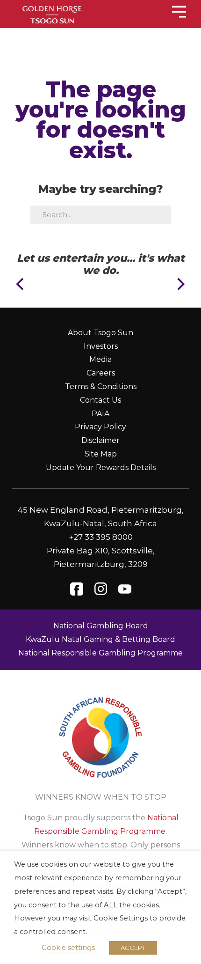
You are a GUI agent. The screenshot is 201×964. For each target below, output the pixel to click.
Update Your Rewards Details (101, 467)
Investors (101, 346)
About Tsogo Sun (100, 332)
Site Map (101, 453)
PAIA (100, 413)
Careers (100, 372)
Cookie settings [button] (68, 947)
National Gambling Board (100, 625)
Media (100, 359)
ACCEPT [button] (133, 947)
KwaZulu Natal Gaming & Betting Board (100, 639)
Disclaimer (100, 440)
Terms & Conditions (100, 386)
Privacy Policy (100, 426)
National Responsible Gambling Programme (100, 652)
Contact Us (100, 400)
